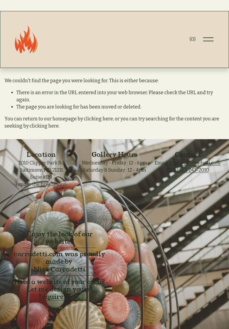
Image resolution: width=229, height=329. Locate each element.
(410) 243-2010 (193, 170)
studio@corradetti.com (195, 163)
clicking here (98, 119)
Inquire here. (59, 296)
